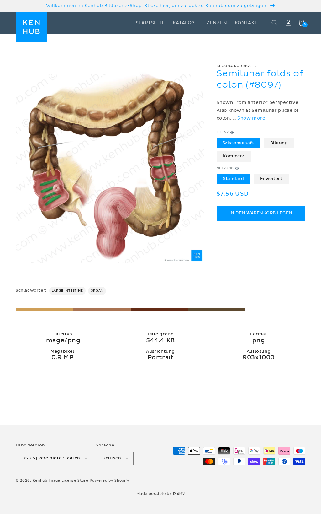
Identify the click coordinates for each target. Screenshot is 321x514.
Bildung (279, 142)
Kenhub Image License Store (60, 481)
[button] (275, 23)
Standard (233, 178)
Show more (251, 118)
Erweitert (271, 178)
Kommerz (234, 156)
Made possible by (160, 493)
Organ (97, 291)
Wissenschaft (238, 142)
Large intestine (67, 291)
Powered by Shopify (110, 481)
